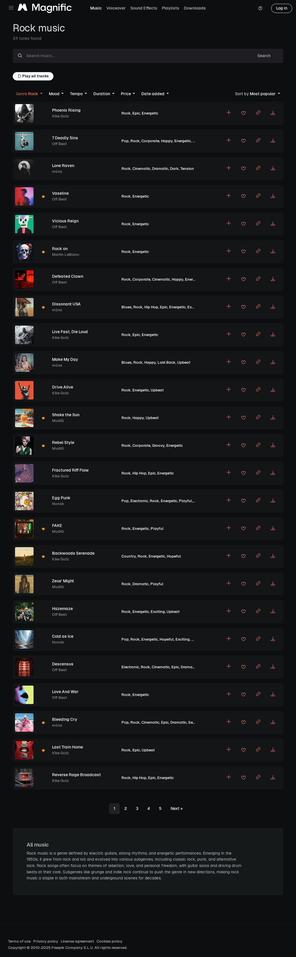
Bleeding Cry (64, 719)
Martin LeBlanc (65, 254)
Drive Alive (62, 387)
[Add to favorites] (243, 114)
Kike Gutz (60, 116)
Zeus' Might (63, 580)
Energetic (150, 113)
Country (128, 556)
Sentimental (199, 722)
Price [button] (126, 93)
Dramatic (160, 168)
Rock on (60, 248)
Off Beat (59, 143)
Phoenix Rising (66, 110)
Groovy (158, 445)
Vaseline (60, 193)
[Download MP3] (273, 113)
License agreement (77, 941)
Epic (136, 113)
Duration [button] (102, 93)
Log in (281, 8)
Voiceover (116, 8)
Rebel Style (63, 442)
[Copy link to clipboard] (258, 113)
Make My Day (65, 359)
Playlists (170, 8)
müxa (57, 171)
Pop (125, 140)
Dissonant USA (66, 304)
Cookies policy (109, 941)
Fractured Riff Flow (70, 470)
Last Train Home (67, 747)
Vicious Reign (65, 221)
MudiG (58, 420)
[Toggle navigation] (11, 8)
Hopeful (174, 556)
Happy (167, 140)
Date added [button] (153, 93)
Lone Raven (63, 165)
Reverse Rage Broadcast (76, 774)
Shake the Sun (65, 414)
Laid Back (166, 362)
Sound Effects (143, 8)
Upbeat (183, 362)
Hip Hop (151, 307)
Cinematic (141, 168)
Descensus (62, 664)
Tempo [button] (77, 93)
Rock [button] (27, 93)
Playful (185, 500)
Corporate (150, 140)
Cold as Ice (62, 636)
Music (96, 8)
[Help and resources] (260, 8)
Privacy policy (45, 941)
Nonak (58, 503)
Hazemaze (62, 608)
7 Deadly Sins (65, 137)
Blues (126, 307)
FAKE (57, 525)
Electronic (139, 500)
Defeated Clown (67, 276)
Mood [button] (54, 93)
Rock (126, 113)
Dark (174, 168)
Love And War (65, 691)
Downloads (195, 8)
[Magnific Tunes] (45, 8)
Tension (187, 168)
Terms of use (19, 941)
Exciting (194, 307)
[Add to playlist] (229, 113)
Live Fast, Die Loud (70, 331)
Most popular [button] (256, 93)
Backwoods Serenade (73, 553)
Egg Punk (61, 497)
